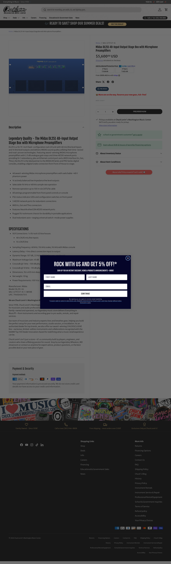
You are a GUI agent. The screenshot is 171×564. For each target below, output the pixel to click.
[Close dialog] (128, 258)
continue (85, 293)
